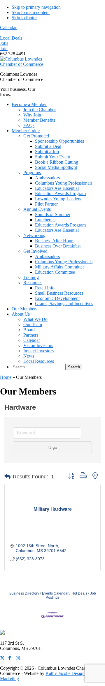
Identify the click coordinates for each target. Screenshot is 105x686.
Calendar (8, 27)
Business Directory (24, 593)
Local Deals (11, 38)
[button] (7, 476)
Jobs (4, 43)
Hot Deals (79, 593)
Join (4, 48)
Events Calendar (55, 593)
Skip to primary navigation (36, 7)
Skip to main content (31, 12)
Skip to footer (24, 17)
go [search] (54, 447)
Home (5, 377)
